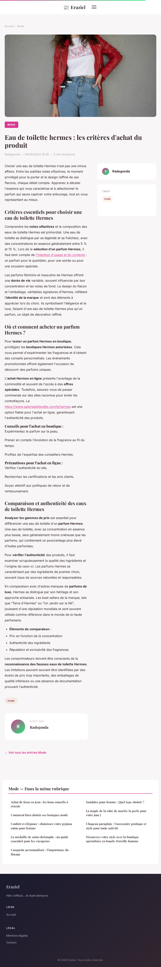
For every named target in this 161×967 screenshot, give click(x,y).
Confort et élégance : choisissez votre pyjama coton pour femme (41, 826)
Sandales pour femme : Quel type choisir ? (115, 802)
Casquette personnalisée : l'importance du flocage (40, 852)
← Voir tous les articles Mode (25, 752)
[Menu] (94, 7)
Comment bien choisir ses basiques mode (39, 815)
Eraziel (74, 7)
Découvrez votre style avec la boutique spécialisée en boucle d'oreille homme (112, 839)
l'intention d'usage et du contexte (60, 255)
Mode (20, 26)
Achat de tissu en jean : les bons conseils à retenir (39, 804)
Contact (11, 942)
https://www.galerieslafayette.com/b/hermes (38, 407)
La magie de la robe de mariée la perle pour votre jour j (116, 813)
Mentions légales (17, 935)
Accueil (9, 26)
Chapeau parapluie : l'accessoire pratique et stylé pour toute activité (116, 826)
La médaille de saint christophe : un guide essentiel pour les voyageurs (39, 839)
